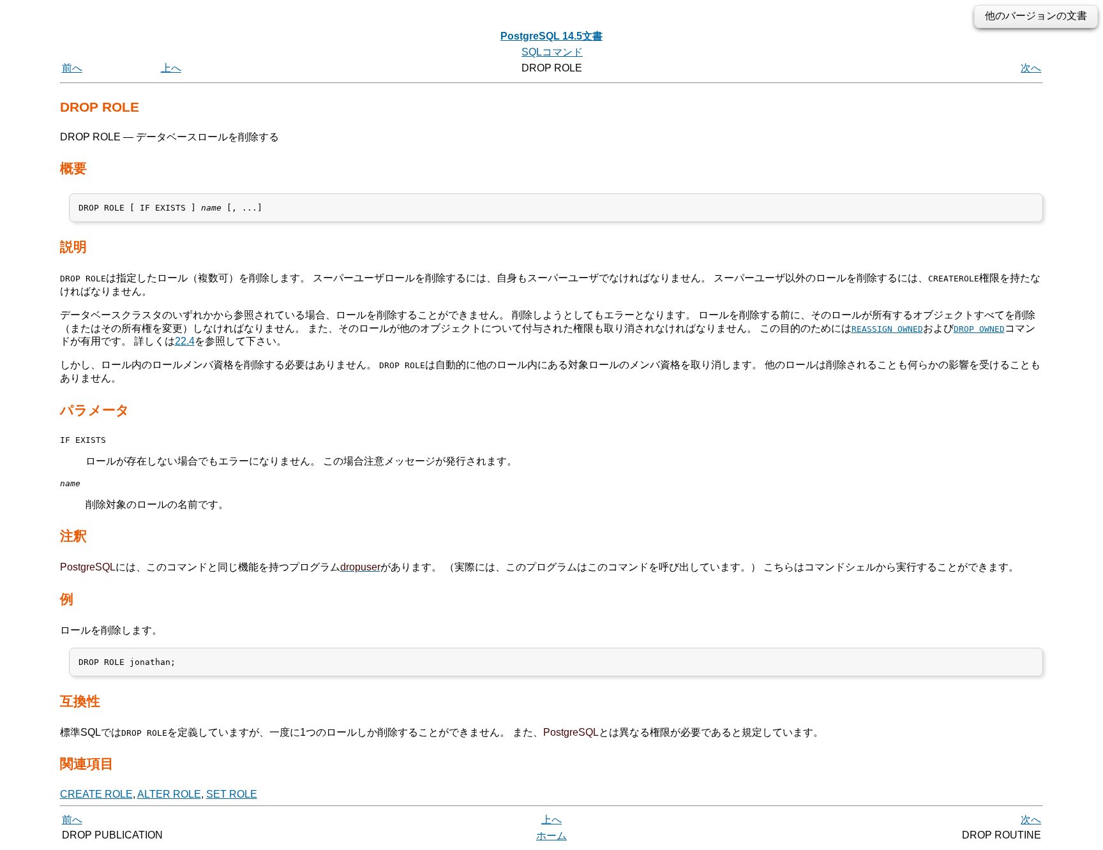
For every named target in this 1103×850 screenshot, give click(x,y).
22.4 (185, 341)
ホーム (551, 835)
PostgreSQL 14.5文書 (551, 36)
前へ (72, 68)
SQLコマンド (552, 52)
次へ (1031, 68)
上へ (171, 68)
